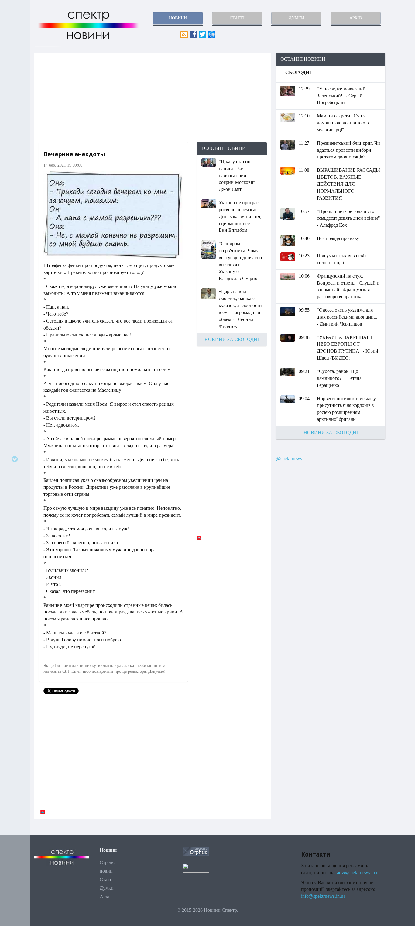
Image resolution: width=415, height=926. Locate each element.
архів (355, 18)
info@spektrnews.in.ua (323, 896)
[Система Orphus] (196, 850)
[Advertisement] (153, 97)
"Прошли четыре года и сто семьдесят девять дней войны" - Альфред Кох (348, 218)
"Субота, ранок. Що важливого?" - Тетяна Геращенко (339, 378)
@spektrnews (289, 458)
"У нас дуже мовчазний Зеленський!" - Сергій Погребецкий (341, 95)
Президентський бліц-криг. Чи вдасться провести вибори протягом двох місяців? (348, 150)
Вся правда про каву (338, 238)
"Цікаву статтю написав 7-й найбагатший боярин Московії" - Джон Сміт (238, 175)
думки (296, 18)
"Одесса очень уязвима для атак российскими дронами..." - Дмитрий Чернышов (348, 316)
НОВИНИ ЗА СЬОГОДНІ (231, 339)
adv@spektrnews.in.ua (359, 872)
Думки (107, 888)
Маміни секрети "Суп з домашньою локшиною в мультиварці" (343, 122)
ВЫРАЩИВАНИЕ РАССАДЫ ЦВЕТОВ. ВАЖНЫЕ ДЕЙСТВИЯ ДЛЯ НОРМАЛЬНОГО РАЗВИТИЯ (348, 183)
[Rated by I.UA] (196, 867)
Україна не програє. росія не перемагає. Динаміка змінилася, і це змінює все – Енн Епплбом (240, 216)
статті (237, 18)
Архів (106, 896)
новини (178, 18)
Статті (106, 879)
